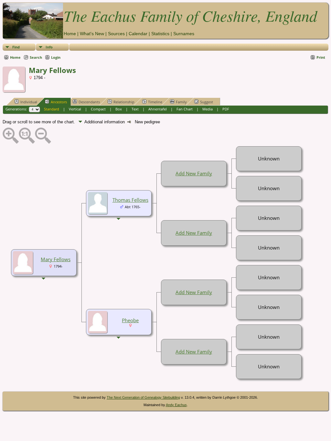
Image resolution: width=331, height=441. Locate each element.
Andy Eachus (176, 405)
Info (49, 47)
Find (16, 47)
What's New (92, 33)
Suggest (206, 101)
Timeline (155, 101)
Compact (98, 109)
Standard (51, 109)
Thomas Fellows (130, 200)
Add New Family (194, 173)
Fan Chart (184, 109)
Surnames (183, 33)
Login (55, 57)
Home (70, 33)
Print (320, 57)
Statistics (160, 33)
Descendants (89, 101)
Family (181, 101)
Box (118, 109)
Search (36, 57)
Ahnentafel (157, 109)
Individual (28, 101)
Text (135, 109)
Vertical (75, 109)
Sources (116, 33)
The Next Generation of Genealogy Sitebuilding (143, 397)
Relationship (123, 101)
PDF (225, 109)
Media (207, 109)
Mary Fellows (55, 259)
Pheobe (130, 320)
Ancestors (59, 101)
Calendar (138, 33)
